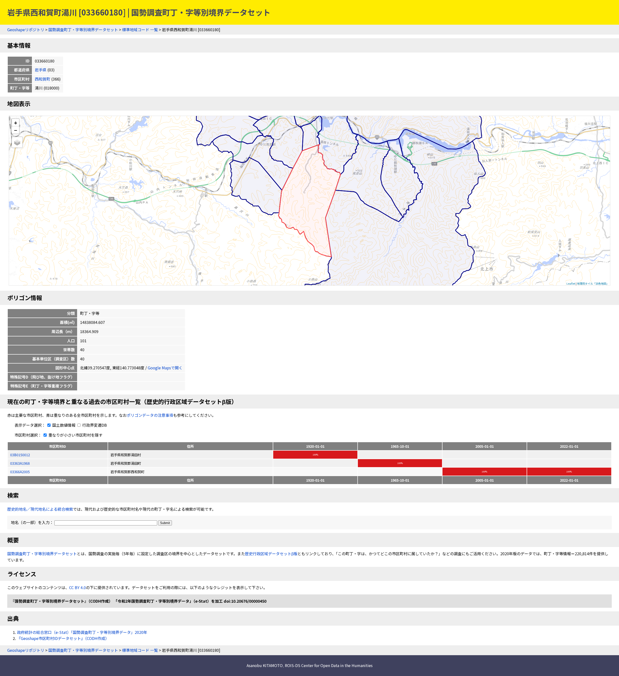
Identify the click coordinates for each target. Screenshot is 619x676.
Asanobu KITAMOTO (265, 665)
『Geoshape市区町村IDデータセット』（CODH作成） (63, 638)
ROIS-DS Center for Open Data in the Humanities (329, 665)
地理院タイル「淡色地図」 (593, 283)
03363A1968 (20, 463)
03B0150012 (20, 454)
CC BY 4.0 (77, 587)
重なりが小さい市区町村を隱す (75, 435)
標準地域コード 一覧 (140, 29)
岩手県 (40, 70)
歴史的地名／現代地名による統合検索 (40, 509)
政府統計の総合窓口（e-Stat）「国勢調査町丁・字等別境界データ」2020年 (82, 632)
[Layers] (17, 142)
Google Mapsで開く (165, 368)
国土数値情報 (63, 425)
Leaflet (571, 283)
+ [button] (15, 122)
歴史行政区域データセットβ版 (271, 553)
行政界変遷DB (94, 425)
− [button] (15, 130)
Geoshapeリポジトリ (25, 29)
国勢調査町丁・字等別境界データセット (83, 29)
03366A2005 (20, 471)
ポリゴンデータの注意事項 (150, 415)
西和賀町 (42, 79)
